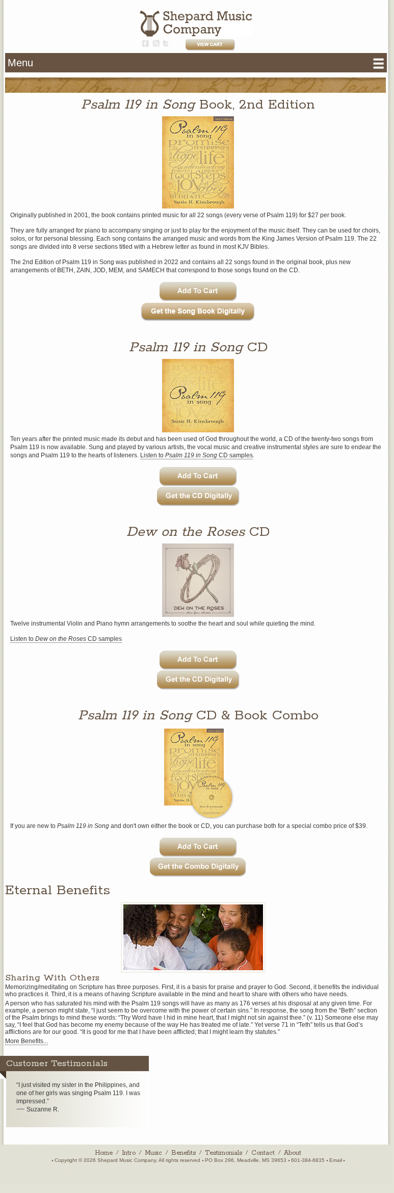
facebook (145, 43)
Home (104, 1153)
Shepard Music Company (195, 23)
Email (335, 1160)
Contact (263, 1153)
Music (153, 1153)
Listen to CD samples (196, 455)
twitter (166, 43)
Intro (129, 1153)
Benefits (183, 1153)
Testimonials (223, 1153)
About (292, 1153)
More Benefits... (26, 1041)
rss (156, 43)
